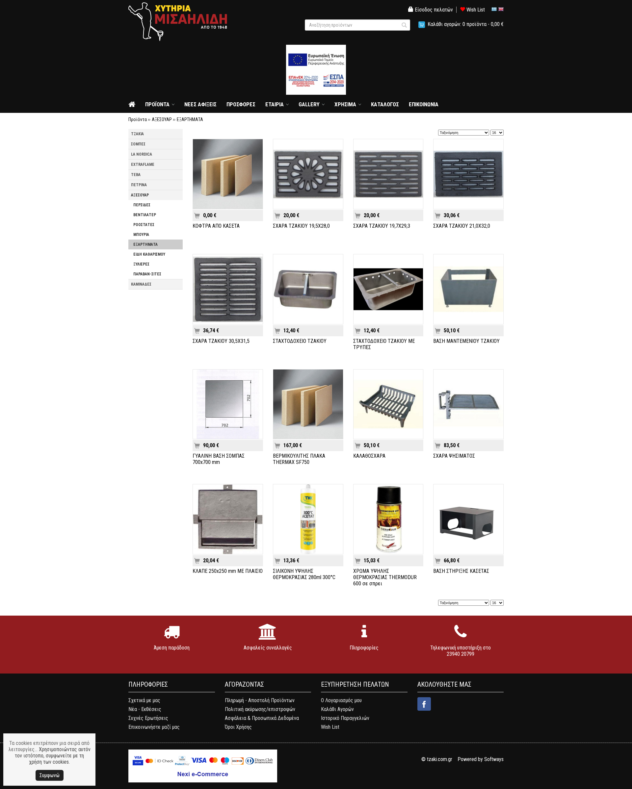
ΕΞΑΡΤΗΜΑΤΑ (190, 119)
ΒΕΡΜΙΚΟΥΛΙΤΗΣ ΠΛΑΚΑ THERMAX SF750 (299, 459)
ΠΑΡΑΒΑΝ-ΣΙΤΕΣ (147, 274)
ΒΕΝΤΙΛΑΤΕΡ (144, 215)
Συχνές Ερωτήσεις (148, 718)
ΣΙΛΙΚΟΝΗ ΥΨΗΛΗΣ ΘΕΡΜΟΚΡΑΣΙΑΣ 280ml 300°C (304, 574)
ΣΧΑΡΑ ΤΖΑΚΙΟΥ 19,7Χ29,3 (381, 226)
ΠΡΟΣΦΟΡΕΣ (240, 104)
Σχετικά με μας (144, 700)
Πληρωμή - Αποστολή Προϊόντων (260, 700)
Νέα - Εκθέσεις (144, 709)
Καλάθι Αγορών (337, 709)
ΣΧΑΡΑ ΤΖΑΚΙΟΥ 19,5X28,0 (301, 226)
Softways (494, 759)
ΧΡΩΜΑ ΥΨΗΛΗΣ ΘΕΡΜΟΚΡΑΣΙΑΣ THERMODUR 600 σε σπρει (385, 577)
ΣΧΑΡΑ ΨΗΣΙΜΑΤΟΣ (454, 456)
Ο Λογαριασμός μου (341, 700)
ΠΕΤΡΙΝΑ (139, 185)
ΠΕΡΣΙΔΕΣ (141, 205)
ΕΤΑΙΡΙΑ (274, 104)
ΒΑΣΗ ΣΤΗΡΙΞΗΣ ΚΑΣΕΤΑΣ (461, 571)
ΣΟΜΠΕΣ (138, 144)
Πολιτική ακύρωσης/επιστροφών (260, 709)
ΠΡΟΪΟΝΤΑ (157, 104)
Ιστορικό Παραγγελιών (345, 718)
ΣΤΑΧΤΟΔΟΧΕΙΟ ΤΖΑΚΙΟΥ (300, 341)
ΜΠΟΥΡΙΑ (141, 234)
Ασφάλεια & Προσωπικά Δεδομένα (262, 718)
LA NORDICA (141, 154)
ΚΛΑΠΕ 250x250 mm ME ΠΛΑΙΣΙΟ (228, 571)
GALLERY (309, 104)
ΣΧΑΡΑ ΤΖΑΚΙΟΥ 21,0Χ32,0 (461, 226)
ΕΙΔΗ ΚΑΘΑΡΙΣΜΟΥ (149, 254)
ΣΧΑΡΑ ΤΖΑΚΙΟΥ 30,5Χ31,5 (221, 341)
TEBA (136, 174)
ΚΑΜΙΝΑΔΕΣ (141, 284)
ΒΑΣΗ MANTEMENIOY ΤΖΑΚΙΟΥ (466, 341)
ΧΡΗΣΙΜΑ (345, 104)
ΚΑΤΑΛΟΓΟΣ (385, 104)
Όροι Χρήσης (238, 727)
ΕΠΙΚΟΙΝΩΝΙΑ (423, 104)
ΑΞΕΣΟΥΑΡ (162, 119)
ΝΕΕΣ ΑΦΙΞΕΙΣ (200, 104)
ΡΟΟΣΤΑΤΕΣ (143, 224)
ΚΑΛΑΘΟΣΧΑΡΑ (369, 456)
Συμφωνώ (50, 775)
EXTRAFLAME (142, 164)
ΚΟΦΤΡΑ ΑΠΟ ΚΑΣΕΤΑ (216, 226)
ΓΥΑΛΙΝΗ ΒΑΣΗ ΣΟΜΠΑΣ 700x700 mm (219, 459)
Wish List (475, 10)
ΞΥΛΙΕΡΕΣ (141, 264)
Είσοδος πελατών (433, 10)
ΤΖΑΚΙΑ (137, 134)
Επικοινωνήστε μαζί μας (154, 727)
